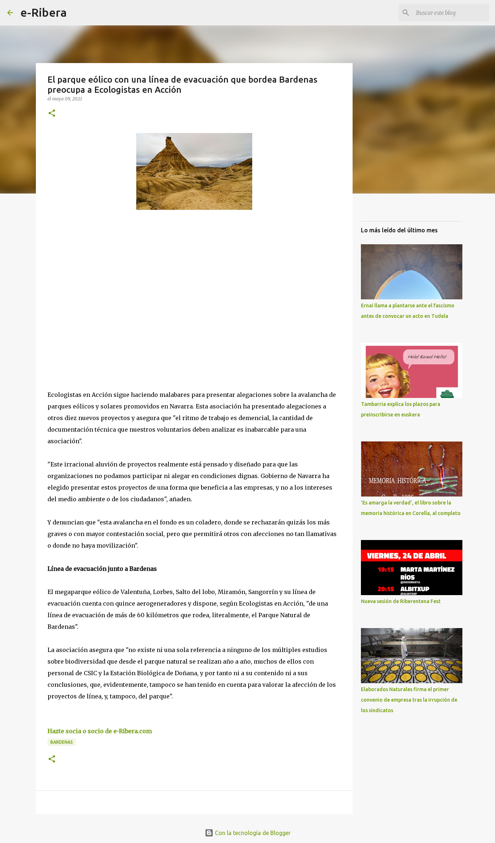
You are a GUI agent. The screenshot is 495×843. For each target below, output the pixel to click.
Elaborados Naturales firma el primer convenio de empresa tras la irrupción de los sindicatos (409, 699)
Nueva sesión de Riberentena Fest (401, 601)
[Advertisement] (101, 282)
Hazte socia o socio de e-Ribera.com (99, 731)
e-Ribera (43, 12)
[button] (51, 114)
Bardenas (61, 742)
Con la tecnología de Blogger (252, 833)
